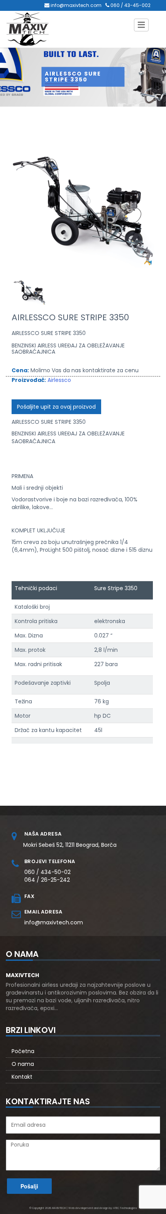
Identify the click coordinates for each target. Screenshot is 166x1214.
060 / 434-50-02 (47, 872)
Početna (23, 1051)
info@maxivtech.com (76, 5)
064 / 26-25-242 (47, 880)
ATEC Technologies (125, 1208)
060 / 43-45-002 (130, 5)
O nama (23, 1064)
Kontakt (22, 1077)
